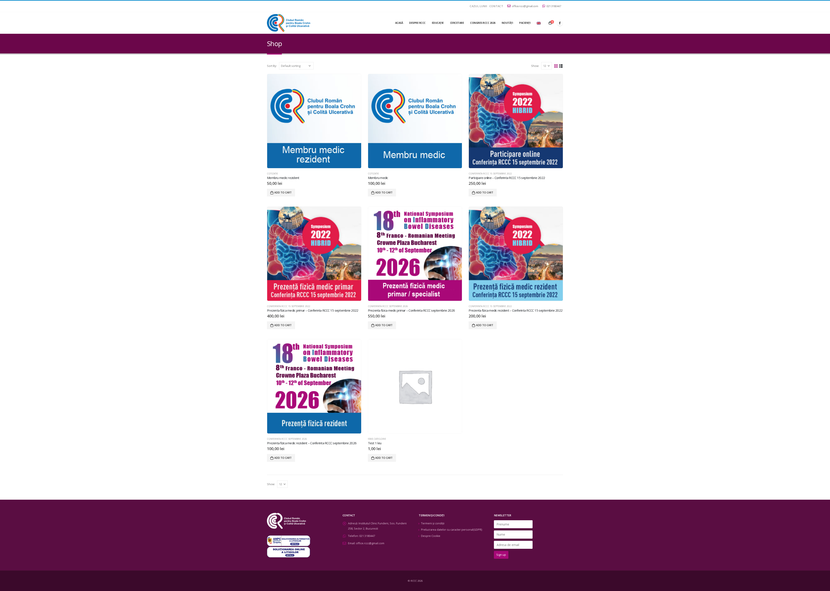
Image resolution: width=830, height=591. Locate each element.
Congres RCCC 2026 (482, 23)
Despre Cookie (430, 536)
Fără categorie (377, 438)
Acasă (399, 23)
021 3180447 (553, 6)
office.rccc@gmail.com (525, 6)
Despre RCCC (417, 23)
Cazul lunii (478, 6)
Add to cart (283, 192)
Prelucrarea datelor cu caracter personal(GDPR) (451, 529)
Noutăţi (507, 23)
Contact (496, 6)
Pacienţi (524, 23)
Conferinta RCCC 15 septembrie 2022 (490, 173)
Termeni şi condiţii (432, 523)
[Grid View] (556, 66)
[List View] (561, 66)
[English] (539, 23)
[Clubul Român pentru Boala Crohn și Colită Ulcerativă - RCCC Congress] (288, 23)
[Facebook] (560, 23)
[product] (314, 121)
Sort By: (272, 66)
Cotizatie (272, 173)
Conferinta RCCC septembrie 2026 (388, 306)
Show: (535, 66)
